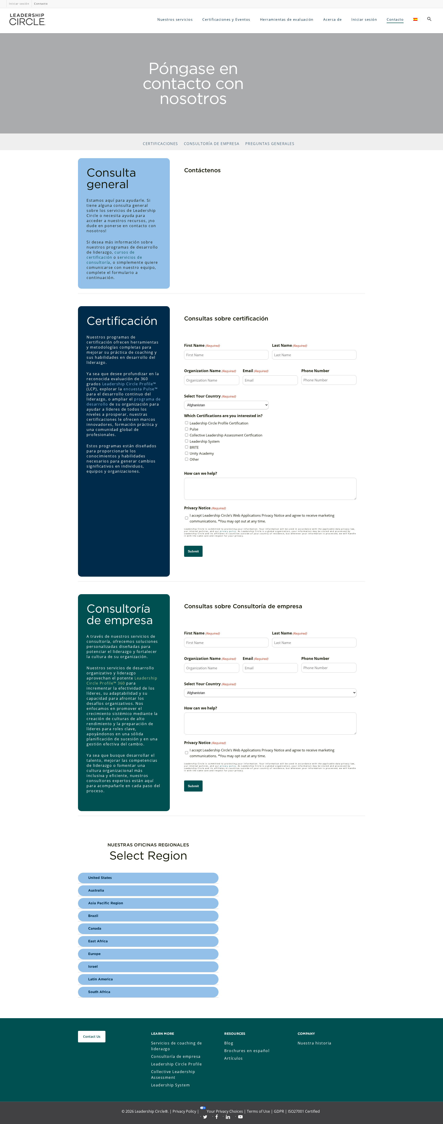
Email (255, 370)
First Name (201, 345)
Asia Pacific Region (105, 903)
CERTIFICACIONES (160, 143)
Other (194, 459)
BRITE (194, 447)
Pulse (194, 429)
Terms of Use (258, 1111)
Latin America (100, 979)
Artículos (233, 1058)
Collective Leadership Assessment (173, 1074)
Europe (94, 954)
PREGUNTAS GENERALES (270, 143)
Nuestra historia (315, 1043)
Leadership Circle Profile (176, 1064)
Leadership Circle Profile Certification (219, 423)
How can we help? (200, 473)
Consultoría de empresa (176, 1056)
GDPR (279, 1111)
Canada (94, 928)
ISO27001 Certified (304, 1111)
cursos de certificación (111, 255)
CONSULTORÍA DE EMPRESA (211, 143)
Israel (93, 966)
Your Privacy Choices (225, 1111)
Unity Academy (202, 453)
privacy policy (228, 531)
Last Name (289, 345)
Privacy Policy (184, 1111)
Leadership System (205, 441)
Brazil (93, 916)
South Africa (99, 992)
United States (100, 878)
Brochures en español (246, 1050)
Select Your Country (210, 396)
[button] (429, 19)
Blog (228, 1043)
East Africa (98, 941)
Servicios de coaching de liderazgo (176, 1046)
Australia (96, 890)
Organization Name (210, 370)
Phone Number (315, 370)
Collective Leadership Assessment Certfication (226, 435)
